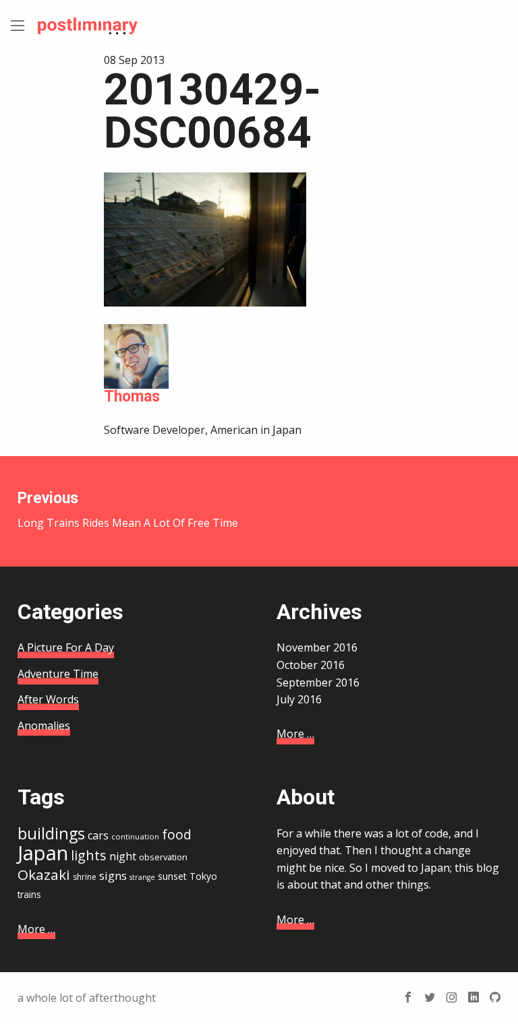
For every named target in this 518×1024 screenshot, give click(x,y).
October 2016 (311, 665)
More (295, 733)
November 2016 (317, 647)
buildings (51, 833)
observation (163, 857)
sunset (172, 876)
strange (142, 877)
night (122, 856)
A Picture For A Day (66, 647)
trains (29, 894)
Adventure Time (58, 673)
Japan (43, 852)
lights (89, 855)
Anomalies (44, 725)
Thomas (132, 396)
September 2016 (318, 682)
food (177, 834)
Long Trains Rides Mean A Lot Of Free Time (128, 509)
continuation (135, 836)
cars (98, 835)
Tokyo (203, 876)
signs (113, 875)
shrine (84, 877)
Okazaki (44, 874)
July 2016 (299, 699)
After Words (48, 699)
